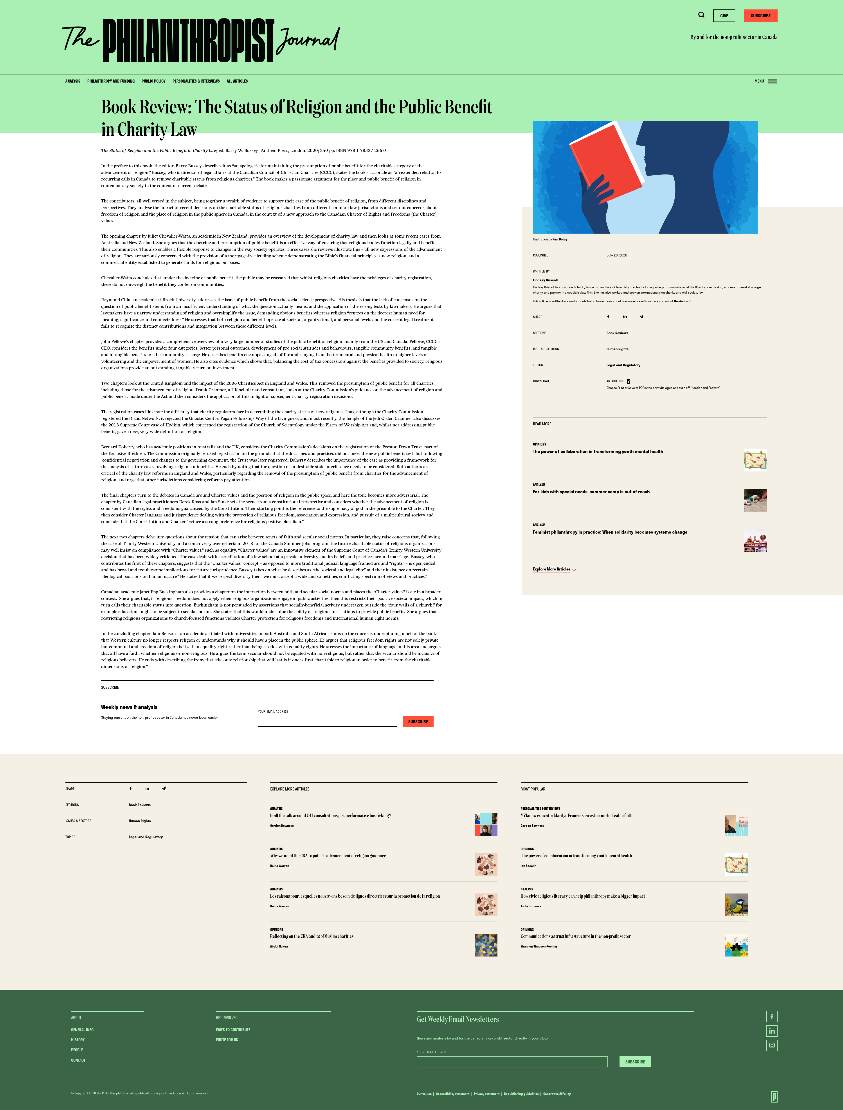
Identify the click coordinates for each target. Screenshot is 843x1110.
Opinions (539, 444)
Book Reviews (617, 333)
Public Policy (154, 81)
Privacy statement (486, 1093)
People (77, 1050)
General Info (82, 1030)
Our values (424, 1093)
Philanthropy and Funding (111, 81)
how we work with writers (640, 301)
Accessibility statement (452, 1093)
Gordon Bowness (282, 825)
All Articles (237, 81)
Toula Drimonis (531, 906)
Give (724, 15)
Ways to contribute (233, 1030)
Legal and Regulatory (623, 365)
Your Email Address (273, 711)
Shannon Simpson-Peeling (539, 946)
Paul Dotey (560, 239)
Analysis (72, 81)
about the (677, 301)
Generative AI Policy (557, 1093)
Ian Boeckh (528, 865)
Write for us (227, 1040)
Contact (78, 1060)
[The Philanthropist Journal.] (772, 1097)
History (78, 1040)
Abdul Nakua (279, 946)
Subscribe (761, 15)
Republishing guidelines (521, 1093)
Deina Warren (279, 865)
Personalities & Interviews (196, 81)
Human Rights (618, 349)
